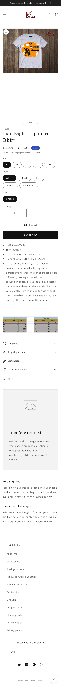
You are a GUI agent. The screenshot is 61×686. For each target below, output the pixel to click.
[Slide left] (23, 122)
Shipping (17, 153)
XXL (50, 164)
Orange (10, 185)
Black (24, 177)
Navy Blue (28, 185)
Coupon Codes (15, 607)
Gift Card (11, 599)
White (9, 177)
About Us (12, 553)
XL (37, 164)
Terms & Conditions (17, 584)
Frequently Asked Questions (22, 576)
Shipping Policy (15, 615)
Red (38, 177)
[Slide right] (38, 122)
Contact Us (13, 592)
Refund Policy (14, 622)
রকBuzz (26, 680)
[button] (4, 14)
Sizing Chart (13, 561)
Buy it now (30, 234)
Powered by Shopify (36, 680)
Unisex (10, 198)
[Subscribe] (50, 652)
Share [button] (9, 378)
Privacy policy (14, 630)
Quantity (7, 206)
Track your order (16, 569)
